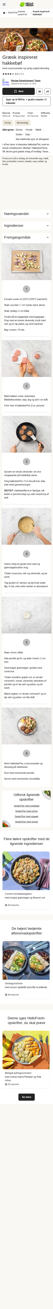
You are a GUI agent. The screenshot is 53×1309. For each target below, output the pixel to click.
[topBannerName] (26, 22)
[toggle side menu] (4, 4)
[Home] (4, 13)
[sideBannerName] (26, 187)
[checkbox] (3, 74)
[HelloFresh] (26, 4)
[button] (26, 225)
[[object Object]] (40, 91)
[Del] (47, 91)
